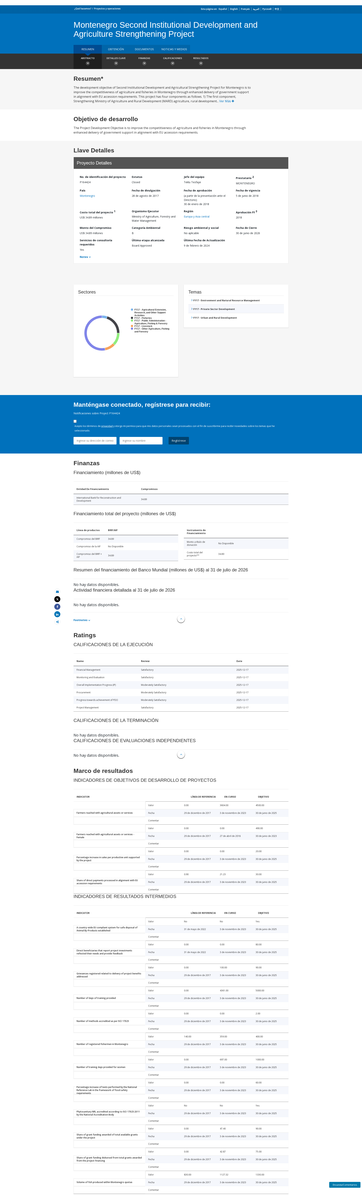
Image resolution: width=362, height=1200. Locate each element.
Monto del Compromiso (95, 228)
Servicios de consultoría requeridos (96, 242)
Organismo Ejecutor (145, 211)
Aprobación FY (246, 211)
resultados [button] (200, 58)
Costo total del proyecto (97, 211)
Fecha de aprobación (198, 190)
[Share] (57, 606)
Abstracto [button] (88, 58)
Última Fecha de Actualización (204, 240)
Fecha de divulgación (146, 190)
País (82, 190)
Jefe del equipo (194, 177)
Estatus (137, 177)
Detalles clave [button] (116, 58)
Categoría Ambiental (146, 228)
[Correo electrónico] (57, 591)
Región (188, 211)
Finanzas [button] (144, 58)
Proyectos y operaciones (107, 8)
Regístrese (179, 440)
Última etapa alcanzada (148, 240)
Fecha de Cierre (246, 228)
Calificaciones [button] (172, 58)
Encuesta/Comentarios (345, 1184)
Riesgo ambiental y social (201, 228)
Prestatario (245, 177)
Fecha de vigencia (248, 190)
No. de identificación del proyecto (103, 177)
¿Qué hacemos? (82, 8)
